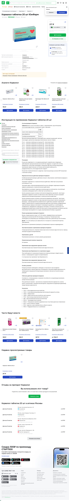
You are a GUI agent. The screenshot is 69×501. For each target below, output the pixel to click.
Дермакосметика (36, 6)
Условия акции (5, 456)
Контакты (23, 480)
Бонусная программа (20, 6)
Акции (11, 6)
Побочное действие (22, 75)
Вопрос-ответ (40, 477)
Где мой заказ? (40, 475)
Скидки (5, 6)
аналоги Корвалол (62, 82)
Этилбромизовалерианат (28, 58)
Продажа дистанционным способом (60, 482)
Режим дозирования (12, 75)
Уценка (43, 6)
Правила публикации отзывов (59, 478)
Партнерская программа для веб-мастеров (27, 484)
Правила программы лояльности (59, 479)
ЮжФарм (24, 65)
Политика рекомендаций (58, 481)
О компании (23, 472)
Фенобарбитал (25, 57)
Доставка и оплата (40, 472)
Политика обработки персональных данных (60, 476)
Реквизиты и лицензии (57, 472)
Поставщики (23, 478)
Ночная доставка (40, 474)
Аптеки (29, 6)
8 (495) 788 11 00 (9, 471)
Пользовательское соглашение (59, 474)
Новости (22, 481)
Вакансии (23, 477)
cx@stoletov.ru (7, 497)
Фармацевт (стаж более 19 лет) (12, 163)
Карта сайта (39, 480)
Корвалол (24, 55)
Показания (5, 75)
